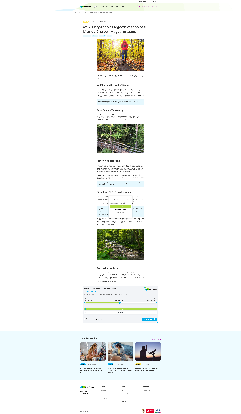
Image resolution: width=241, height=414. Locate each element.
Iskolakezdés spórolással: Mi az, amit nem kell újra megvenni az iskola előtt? (92, 370)
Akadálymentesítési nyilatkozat (128, 396)
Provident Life (153, 1)
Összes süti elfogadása (120, 206)
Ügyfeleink (124, 398)
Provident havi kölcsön (146, 396)
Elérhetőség (124, 401)
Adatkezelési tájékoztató (126, 393)
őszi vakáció (102, 35)
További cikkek (155, 339)
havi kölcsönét (135, 183)
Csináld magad (104, 6)
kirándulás (95, 35)
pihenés (109, 35)
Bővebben (124, 203)
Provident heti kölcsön (146, 393)
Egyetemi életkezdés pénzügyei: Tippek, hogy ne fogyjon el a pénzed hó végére (120, 370)
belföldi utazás (87, 35)
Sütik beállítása (120, 212)
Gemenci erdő (118, 165)
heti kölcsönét (120, 183)
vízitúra (127, 166)
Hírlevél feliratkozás (143, 1)
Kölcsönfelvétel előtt (146, 390)
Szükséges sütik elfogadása (120, 209)
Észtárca (112, 6)
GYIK (159, 1)
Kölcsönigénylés (155, 6)
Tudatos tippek (125, 6)
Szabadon (118, 6)
